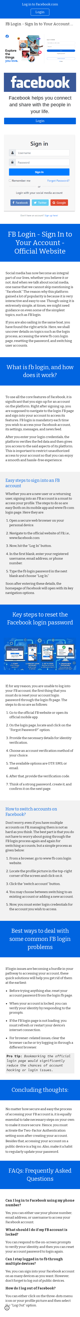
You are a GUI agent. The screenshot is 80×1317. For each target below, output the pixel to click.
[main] (40, 105)
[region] (40, 9)
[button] (7, 1309)
